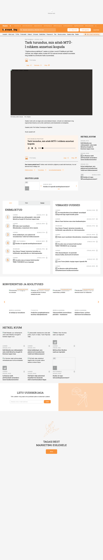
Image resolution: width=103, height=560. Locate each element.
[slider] (42, 148)
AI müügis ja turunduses (17, 312)
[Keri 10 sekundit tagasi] (29, 148)
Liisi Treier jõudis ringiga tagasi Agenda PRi (72, 261)
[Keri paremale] (76, 186)
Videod (30, 34)
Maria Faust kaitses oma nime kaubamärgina (70, 221)
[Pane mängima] (32, 148)
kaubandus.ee (17, 25)
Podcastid (23, 34)
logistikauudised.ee (78, 25)
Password (50, 34)
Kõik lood (11, 34)
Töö (55, 34)
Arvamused (16, 249)
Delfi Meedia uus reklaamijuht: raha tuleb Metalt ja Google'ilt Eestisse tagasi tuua (13, 352)
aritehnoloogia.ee (57, 25)
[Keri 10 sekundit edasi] (36, 148)
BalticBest (42, 34)
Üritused (35, 34)
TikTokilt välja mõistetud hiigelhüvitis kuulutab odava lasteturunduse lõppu (37, 377)
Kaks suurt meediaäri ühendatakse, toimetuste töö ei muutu (78, 237)
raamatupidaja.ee (48, 25)
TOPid (17, 34)
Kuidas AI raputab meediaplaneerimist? (56, 186)
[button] (26, 401)
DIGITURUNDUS (29, 39)
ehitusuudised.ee (89, 25)
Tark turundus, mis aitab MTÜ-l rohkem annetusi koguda (51, 142)
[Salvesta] (47, 215)
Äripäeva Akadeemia (15, 310)
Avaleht (5, 34)
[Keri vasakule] (41, 186)
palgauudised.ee (38, 25)
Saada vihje (70, 34)
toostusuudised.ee (67, 25)
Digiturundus (29, 170)
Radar (77, 34)
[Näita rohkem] (96, 26)
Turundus (41, 170)
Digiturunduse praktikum (35, 139)
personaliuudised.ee (27, 25)
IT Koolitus (34, 310)
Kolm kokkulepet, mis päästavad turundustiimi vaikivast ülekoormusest (89, 168)
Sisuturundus (62, 34)
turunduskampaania (55, 170)
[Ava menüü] (10, 26)
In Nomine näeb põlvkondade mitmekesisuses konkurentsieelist (89, 157)
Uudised (15, 215)
